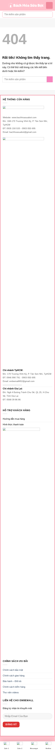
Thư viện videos (11, 692)
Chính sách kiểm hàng (14, 687)
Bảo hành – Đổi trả (12, 681)
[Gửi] (49, 14)
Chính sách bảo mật (13, 670)
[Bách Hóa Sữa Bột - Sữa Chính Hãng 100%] (26, 5)
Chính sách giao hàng (13, 675)
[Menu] (4, 5)
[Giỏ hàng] (49, 5)
